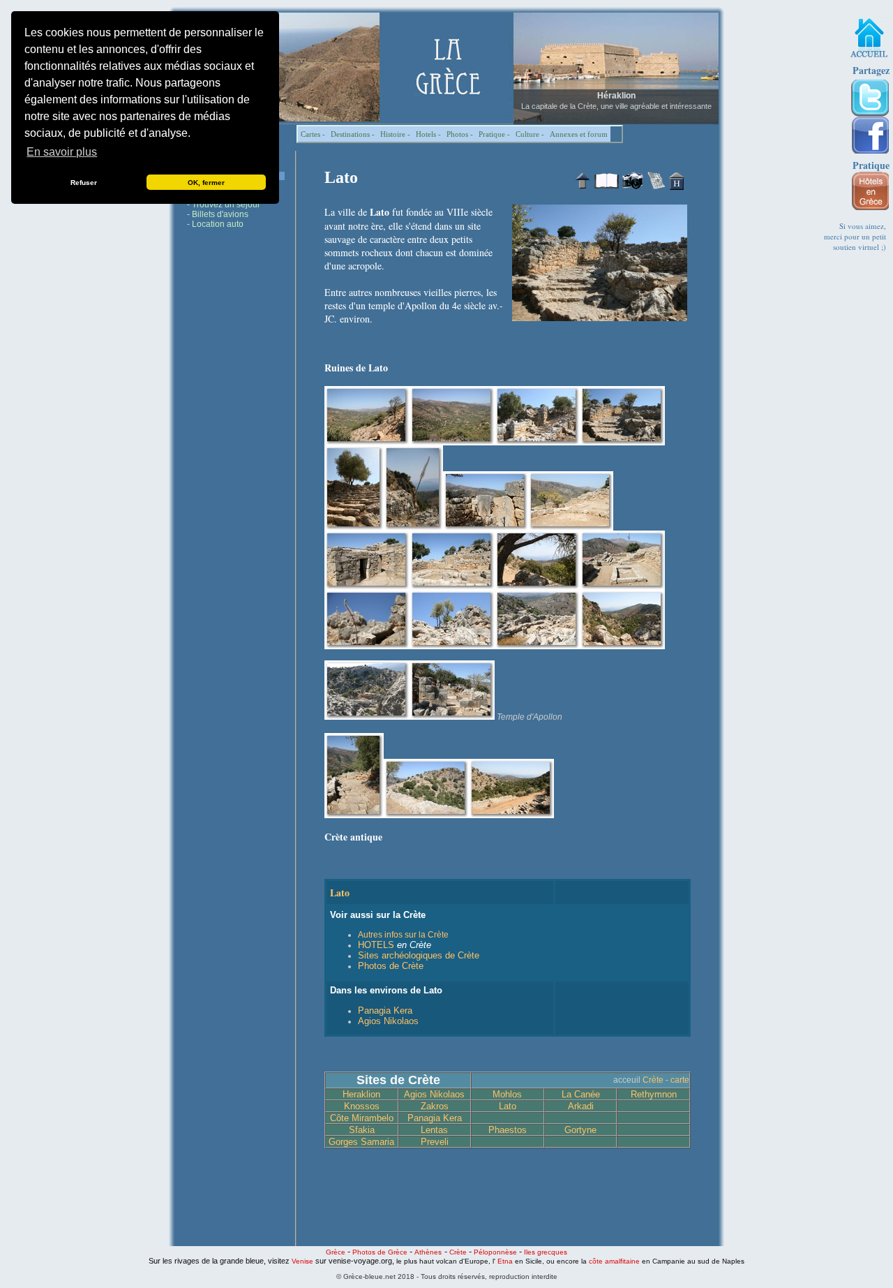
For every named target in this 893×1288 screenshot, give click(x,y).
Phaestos (507, 1130)
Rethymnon (654, 1094)
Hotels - (428, 134)
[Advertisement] (236, 449)
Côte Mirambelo (361, 1118)
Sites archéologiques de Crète (418, 955)
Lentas (434, 1130)
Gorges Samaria (361, 1142)
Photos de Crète (390, 966)
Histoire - (395, 134)
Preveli (435, 1142)
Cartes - (313, 134)
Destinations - (353, 134)
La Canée (581, 1094)
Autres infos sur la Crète (403, 935)
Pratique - (494, 134)
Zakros (435, 1106)
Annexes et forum (579, 134)
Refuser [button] (83, 182)
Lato (507, 1106)
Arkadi (581, 1106)
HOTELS (376, 945)
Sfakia (362, 1130)
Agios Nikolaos (388, 1021)
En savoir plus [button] (62, 152)
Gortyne (580, 1130)
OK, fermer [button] (206, 182)
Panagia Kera (385, 1010)
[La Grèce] (869, 38)
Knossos (362, 1106)
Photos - (459, 134)
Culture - (530, 134)
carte (679, 1080)
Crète (653, 1080)
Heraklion (361, 1094)
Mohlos (507, 1094)
